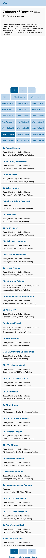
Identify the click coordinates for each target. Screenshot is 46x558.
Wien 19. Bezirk (23, 134)
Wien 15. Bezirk (8, 128)
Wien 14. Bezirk (38, 122)
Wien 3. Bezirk (8, 103)
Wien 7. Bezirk (23, 109)
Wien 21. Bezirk (8, 140)
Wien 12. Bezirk (8, 122)
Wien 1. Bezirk (19, 97)
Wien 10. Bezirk (23, 116)
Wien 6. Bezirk (8, 109)
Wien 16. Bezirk (23, 128)
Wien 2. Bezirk (36, 97)
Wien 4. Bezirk (23, 103)
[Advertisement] (23, 61)
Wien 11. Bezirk (38, 116)
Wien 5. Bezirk (38, 103)
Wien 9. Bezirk (8, 116)
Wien (5, 3)
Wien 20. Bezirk (38, 134)
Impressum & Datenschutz (19, 557)
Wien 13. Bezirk (23, 122)
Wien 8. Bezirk (38, 109)
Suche (34, 557)
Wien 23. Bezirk (38, 140)
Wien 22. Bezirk (22, 140)
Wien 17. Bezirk (38, 128)
